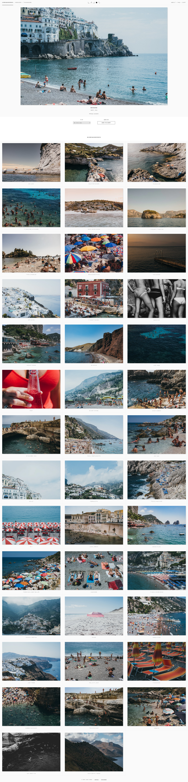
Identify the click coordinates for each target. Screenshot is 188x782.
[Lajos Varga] (94, 2)
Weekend (18, 2)
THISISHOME (28, 2)
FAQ (179, 2)
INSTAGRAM (103, 779)
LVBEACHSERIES (7, 2)
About (173, 2)
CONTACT (97, 779)
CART (184, 2)
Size (81, 119)
